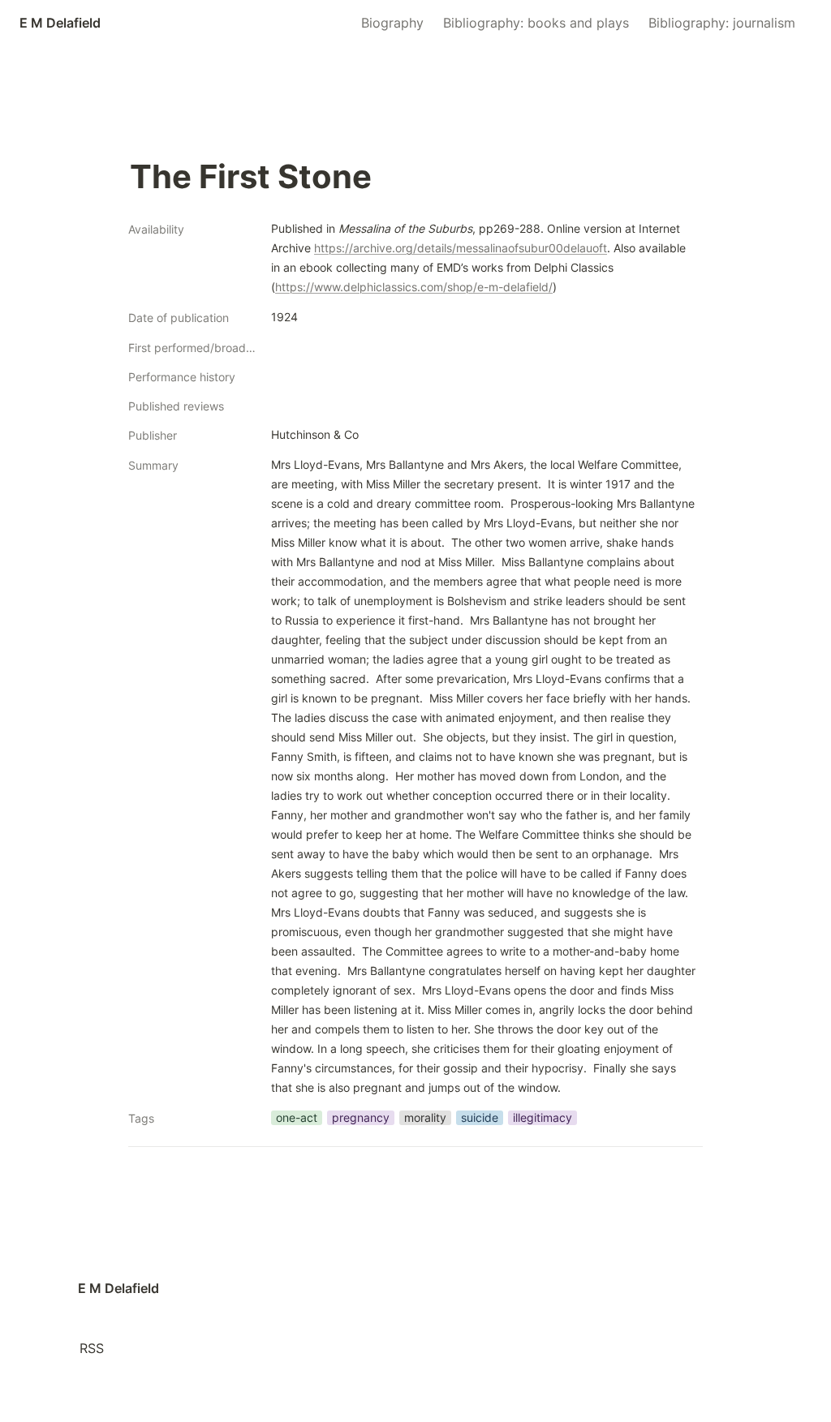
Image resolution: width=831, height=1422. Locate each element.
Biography (392, 23)
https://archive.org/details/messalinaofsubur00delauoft (460, 248)
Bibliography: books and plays (536, 23)
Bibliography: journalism (721, 23)
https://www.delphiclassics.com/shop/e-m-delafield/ (414, 287)
